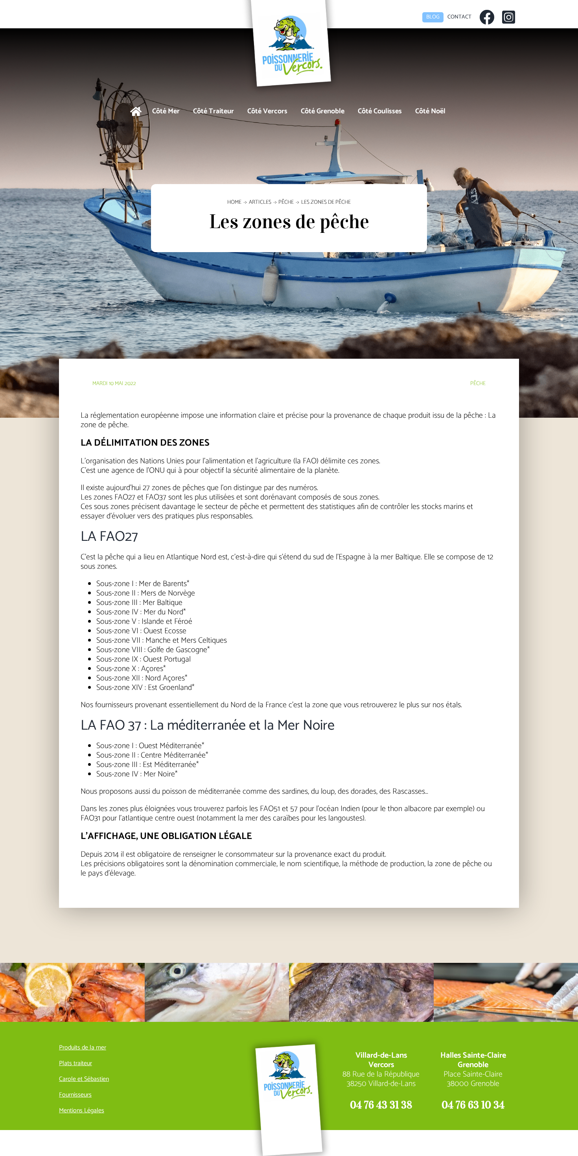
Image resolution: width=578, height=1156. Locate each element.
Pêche (478, 383)
